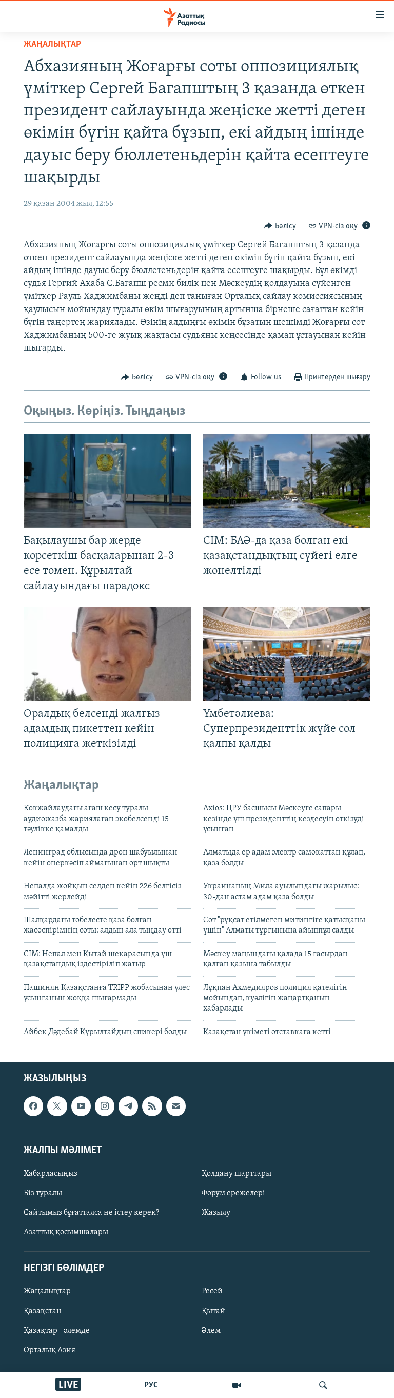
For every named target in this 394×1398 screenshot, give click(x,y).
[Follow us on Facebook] (33, 1106)
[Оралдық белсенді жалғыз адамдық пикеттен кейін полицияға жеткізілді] (107, 654)
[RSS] (152, 1106)
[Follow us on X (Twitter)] (57, 1106)
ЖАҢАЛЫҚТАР (52, 44)
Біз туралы (43, 1193)
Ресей (212, 1292)
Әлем (211, 1331)
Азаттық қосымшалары (66, 1232)
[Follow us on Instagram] (104, 1106)
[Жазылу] (176, 1106)
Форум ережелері (233, 1193)
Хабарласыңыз (50, 1174)
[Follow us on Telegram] (128, 1106)
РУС (151, 1385)
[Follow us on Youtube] (81, 1106)
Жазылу (216, 1213)
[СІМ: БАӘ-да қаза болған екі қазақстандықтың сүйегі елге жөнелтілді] (286, 481)
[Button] (280, 226)
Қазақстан (43, 1311)
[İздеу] (323, 1385)
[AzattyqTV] (236, 1385)
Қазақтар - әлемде (57, 1331)
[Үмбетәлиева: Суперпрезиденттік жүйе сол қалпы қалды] (286, 654)
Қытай (213, 1311)
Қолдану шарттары (236, 1174)
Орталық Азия (49, 1350)
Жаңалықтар (47, 1292)
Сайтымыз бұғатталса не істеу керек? (91, 1213)
